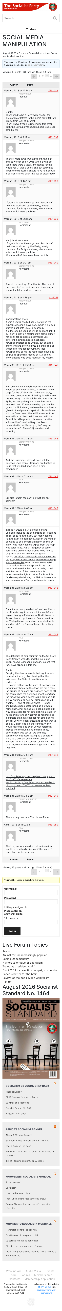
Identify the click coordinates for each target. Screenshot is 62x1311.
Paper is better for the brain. (20, 974)
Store (13, 1275)
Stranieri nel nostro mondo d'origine (24, 1246)
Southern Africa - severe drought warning (27, 1140)
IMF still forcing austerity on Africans (25, 1161)
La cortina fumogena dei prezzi (22, 1240)
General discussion (38, 53)
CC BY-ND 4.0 (44, 1287)
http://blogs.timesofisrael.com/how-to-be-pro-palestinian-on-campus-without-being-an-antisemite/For (31, 559)
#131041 (53, 297)
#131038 (53, 181)
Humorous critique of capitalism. (22, 962)
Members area (43, 1275)
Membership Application (39, 1279)
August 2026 (9, 53)
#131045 (53, 508)
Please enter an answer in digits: (13, 912)
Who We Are (13, 1271)
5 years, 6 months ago (14, 65)
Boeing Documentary (15, 958)
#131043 (53, 438)
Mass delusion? (13, 1091)
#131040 (53, 262)
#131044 (53, 476)
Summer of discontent (17, 1102)
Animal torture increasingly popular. (24, 955)
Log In (12, 931)
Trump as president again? (19, 966)
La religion (11, 1187)
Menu (33, 29)
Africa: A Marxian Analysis (19, 1135)
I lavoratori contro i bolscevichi (21, 1229)
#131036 (53, 90)
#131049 (53, 795)
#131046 (53, 587)
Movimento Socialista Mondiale (29, 1223)
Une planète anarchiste (18, 1193)
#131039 (53, 218)
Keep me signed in (17, 907)
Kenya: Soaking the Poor (18, 1146)
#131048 (53, 754)
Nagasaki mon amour (16, 1113)
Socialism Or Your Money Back (27, 1085)
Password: (10, 898)
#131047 (53, 634)
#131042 (53, 365)
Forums (22, 53)
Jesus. (6, 951)
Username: (10, 888)
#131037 (53, 137)
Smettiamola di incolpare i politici (22, 1235)
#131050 (53, 824)
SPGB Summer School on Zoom (22, 1097)
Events (50, 1271)
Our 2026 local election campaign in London (30, 970)
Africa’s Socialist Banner (24, 1129)
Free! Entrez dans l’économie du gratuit (26, 1198)
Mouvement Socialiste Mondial (28, 1176)
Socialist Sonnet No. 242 (18, 1108)
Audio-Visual (33, 1271)
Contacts (14, 1279)
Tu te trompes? (13, 1182)
